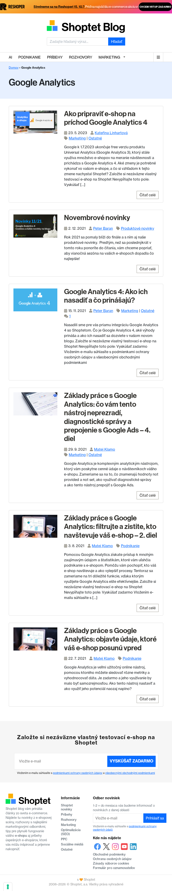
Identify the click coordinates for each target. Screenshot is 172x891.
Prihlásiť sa (155, 818)
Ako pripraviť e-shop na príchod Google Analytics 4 (105, 118)
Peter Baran (103, 228)
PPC (64, 839)
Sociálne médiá (72, 844)
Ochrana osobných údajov (112, 859)
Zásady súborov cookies (111, 863)
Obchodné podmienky (109, 854)
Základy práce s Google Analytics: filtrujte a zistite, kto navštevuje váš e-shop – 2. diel (110, 526)
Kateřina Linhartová (111, 133)
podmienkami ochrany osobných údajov (77, 773)
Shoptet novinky (67, 807)
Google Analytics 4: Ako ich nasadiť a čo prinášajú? (106, 295)
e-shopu (21, 836)
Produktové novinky (137, 228)
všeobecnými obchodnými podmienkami (130, 773)
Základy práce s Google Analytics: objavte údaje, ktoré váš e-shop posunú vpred (110, 639)
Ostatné (95, 138)
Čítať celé (148, 195)
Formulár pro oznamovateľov (114, 868)
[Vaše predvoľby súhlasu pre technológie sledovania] (8, 886)
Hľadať (116, 41)
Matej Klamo (104, 449)
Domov (13, 67)
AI (10, 57)
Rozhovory (80, 57)
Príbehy (55, 57)
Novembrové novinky (97, 217)
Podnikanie (29, 57)
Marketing (109, 57)
